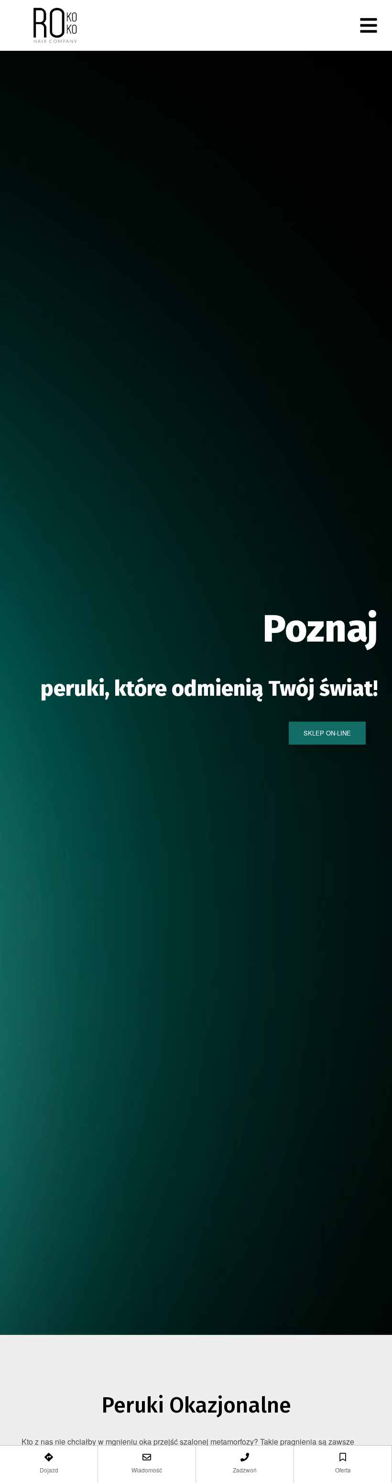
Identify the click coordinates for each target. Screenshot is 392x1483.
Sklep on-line (327, 732)
